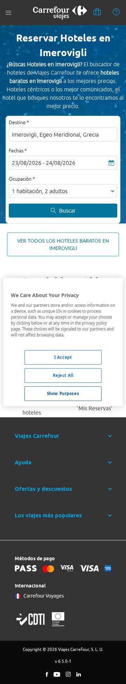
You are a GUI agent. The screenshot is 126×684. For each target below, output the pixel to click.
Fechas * (18, 150)
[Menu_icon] (8, 13)
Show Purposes (63, 393)
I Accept (63, 357)
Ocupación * (22, 179)
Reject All (63, 375)
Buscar (67, 210)
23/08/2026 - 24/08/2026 (43, 163)
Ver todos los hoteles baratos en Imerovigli (63, 244)
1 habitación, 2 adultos (40, 191)
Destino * (19, 122)
